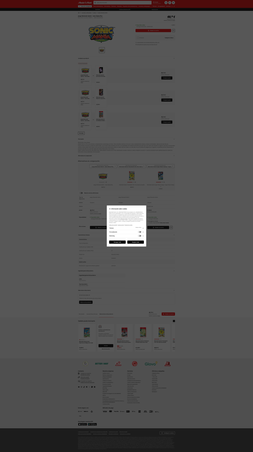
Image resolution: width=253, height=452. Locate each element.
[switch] (139, 232)
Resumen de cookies (128, 225)
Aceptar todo (135, 242)
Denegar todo (117, 242)
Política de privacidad (113, 225)
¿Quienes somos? (121, 225)
